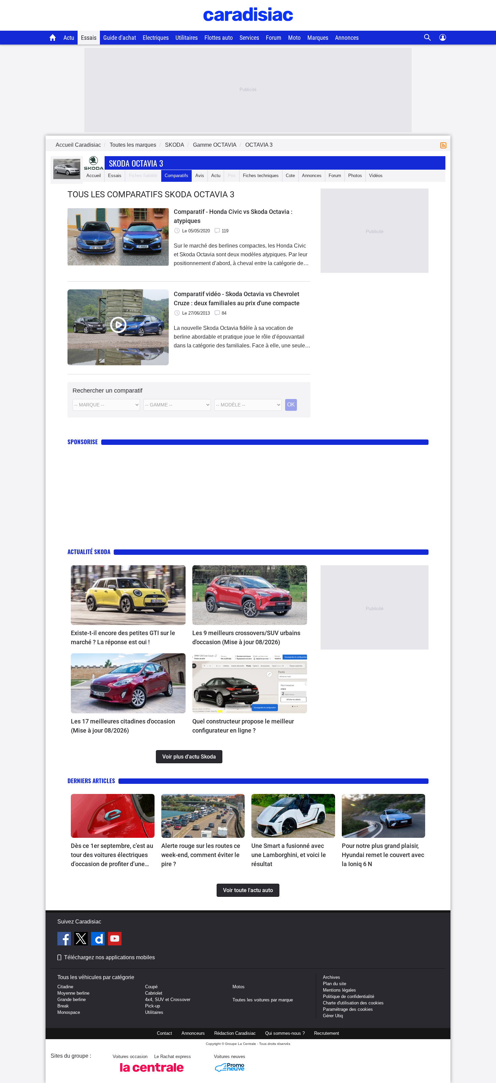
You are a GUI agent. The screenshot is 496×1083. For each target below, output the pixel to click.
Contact (164, 1033)
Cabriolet (153, 993)
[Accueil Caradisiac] (53, 37)
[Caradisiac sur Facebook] (65, 939)
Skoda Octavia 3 (136, 163)
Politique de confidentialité (348, 996)
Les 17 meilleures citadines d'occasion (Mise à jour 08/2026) (123, 726)
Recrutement (326, 1033)
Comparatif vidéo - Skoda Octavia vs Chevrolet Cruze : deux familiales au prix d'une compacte (237, 298)
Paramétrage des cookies (348, 1009)
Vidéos (376, 175)
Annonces (347, 37)
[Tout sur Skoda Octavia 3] (66, 177)
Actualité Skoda (88, 551)
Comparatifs (176, 175)
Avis (199, 175)
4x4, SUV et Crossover (167, 999)
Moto (294, 37)
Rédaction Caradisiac (235, 1033)
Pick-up (152, 1005)
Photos (355, 175)
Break (63, 1005)
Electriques (156, 37)
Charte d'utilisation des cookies (353, 1002)
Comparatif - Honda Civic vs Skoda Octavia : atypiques (233, 216)
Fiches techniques (261, 175)
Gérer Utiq (333, 1015)
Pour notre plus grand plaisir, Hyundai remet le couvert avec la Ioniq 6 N (383, 854)
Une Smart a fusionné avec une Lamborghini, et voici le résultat (288, 854)
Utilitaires (186, 37)
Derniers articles (91, 780)
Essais (89, 37)
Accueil (93, 175)
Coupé (151, 986)
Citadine (65, 986)
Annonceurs (193, 1033)
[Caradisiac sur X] (81, 939)
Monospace (68, 1012)
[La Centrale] (152, 1073)
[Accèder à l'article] (128, 595)
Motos (238, 986)
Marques (317, 37)
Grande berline (71, 999)
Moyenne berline (73, 993)
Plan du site (334, 983)
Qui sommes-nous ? (285, 1033)
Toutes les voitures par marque (262, 999)
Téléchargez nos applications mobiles (109, 957)
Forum (273, 37)
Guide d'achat (119, 37)
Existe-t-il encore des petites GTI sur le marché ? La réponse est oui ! (123, 637)
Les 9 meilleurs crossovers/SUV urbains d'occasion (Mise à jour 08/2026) (246, 637)
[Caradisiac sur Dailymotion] (98, 939)
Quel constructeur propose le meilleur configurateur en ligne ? (243, 726)
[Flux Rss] (444, 145)
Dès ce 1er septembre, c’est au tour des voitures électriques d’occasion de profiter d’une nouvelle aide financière (112, 855)
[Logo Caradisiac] (248, 27)
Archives (331, 977)
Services (249, 37)
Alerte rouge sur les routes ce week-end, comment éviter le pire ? (200, 854)
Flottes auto (218, 37)
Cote (290, 175)
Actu (68, 37)
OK (291, 404)
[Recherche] (427, 38)
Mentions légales (339, 990)
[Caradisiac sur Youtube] (114, 939)
